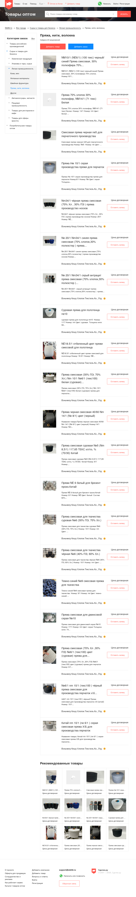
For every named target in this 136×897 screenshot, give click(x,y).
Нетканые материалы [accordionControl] (19, 78)
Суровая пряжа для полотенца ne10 (80, 312)
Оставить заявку (118, 64)
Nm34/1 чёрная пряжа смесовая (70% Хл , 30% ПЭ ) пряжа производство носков (81, 204)
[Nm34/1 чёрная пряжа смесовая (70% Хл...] (49, 204)
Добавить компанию (41, 870)
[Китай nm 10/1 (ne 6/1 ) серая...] (49, 726)
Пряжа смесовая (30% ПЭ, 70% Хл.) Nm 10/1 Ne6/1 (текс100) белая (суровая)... (81, 378)
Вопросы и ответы (40, 876)
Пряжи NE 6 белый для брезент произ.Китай (81, 484)
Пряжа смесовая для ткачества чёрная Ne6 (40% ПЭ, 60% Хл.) (80, 552)
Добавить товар (73, 3)
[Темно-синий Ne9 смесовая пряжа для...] (49, 588)
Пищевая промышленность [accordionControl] (19, 104)
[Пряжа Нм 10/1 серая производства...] (49, 167)
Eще (41, 3)
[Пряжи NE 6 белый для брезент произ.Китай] (49, 486)
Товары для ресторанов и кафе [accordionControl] (23, 111)
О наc (25, 3)
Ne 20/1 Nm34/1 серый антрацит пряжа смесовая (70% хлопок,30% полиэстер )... (82, 279)
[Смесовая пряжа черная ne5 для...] (49, 135)
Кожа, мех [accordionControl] (14, 73)
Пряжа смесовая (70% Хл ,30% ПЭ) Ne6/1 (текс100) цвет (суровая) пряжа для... (80, 651)
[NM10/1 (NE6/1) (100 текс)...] (49, 64)
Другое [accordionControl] (13, 93)
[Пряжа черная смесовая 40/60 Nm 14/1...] (49, 419)
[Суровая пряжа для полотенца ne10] (49, 313)
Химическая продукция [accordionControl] (22, 58)
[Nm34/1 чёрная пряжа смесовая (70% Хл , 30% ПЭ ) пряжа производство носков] (51, 805)
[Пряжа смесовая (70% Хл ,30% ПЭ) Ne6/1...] (49, 655)
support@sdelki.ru (67, 870)
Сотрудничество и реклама (13, 877)
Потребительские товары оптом (21, 127)
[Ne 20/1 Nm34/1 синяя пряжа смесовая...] (49, 241)
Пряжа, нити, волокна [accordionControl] (19, 88)
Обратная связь (69, 883)
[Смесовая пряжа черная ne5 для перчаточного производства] (95, 777)
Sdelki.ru (9, 5)
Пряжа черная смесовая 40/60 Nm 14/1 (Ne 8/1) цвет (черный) (82, 414)
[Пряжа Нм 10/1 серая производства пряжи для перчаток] (117, 777)
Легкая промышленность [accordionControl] (22, 68)
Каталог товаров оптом (15, 885)
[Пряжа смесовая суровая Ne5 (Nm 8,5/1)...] (49, 448)
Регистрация (125, 3)
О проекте (9, 870)
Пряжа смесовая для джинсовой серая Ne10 (81, 616)
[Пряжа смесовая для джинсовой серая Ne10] (49, 618)
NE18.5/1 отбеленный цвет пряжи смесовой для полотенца (82, 345)
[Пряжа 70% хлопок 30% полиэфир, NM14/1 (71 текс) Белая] (73, 777)
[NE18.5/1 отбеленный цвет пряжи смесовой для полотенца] (51, 833)
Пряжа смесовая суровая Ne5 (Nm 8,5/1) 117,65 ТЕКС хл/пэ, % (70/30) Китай (82, 449)
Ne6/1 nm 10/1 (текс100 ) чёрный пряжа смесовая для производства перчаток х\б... (81, 689)
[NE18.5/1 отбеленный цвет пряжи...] (49, 350)
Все (33, 38)
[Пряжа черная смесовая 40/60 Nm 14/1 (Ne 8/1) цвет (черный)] (95, 833)
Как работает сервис (14, 882)
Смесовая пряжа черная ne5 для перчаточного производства (81, 134)
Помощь (33, 3)
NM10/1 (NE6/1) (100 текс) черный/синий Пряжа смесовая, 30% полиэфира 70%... (82, 61)
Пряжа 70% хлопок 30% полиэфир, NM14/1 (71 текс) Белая (78, 98)
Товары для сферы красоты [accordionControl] (20, 119)
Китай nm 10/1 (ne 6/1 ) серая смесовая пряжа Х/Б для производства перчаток (79, 726)
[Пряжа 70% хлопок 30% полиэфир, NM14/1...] (49, 99)
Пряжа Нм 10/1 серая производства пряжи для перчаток (82, 165)
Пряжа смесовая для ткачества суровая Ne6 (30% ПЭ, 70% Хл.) (81, 518)
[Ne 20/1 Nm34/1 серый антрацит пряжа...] (49, 278)
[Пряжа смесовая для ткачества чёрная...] (49, 553)
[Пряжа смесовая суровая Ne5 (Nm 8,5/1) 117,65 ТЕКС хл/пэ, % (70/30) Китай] (117, 833)
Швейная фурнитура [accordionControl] (19, 83)
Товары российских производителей (18, 45)
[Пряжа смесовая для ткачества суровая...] (49, 520)
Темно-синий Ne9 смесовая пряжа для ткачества (82, 583)
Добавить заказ (80, 46)
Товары (17, 3)
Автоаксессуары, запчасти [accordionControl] (23, 98)
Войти (115, 3)
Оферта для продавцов (15, 873)
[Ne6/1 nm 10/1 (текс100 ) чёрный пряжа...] (49, 689)
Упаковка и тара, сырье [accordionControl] (22, 63)
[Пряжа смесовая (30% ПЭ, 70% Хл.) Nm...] (49, 378)
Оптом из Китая (56, 3)
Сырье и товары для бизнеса (18, 52)
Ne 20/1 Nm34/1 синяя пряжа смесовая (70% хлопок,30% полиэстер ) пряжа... (79, 241)
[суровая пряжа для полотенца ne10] (117, 805)
